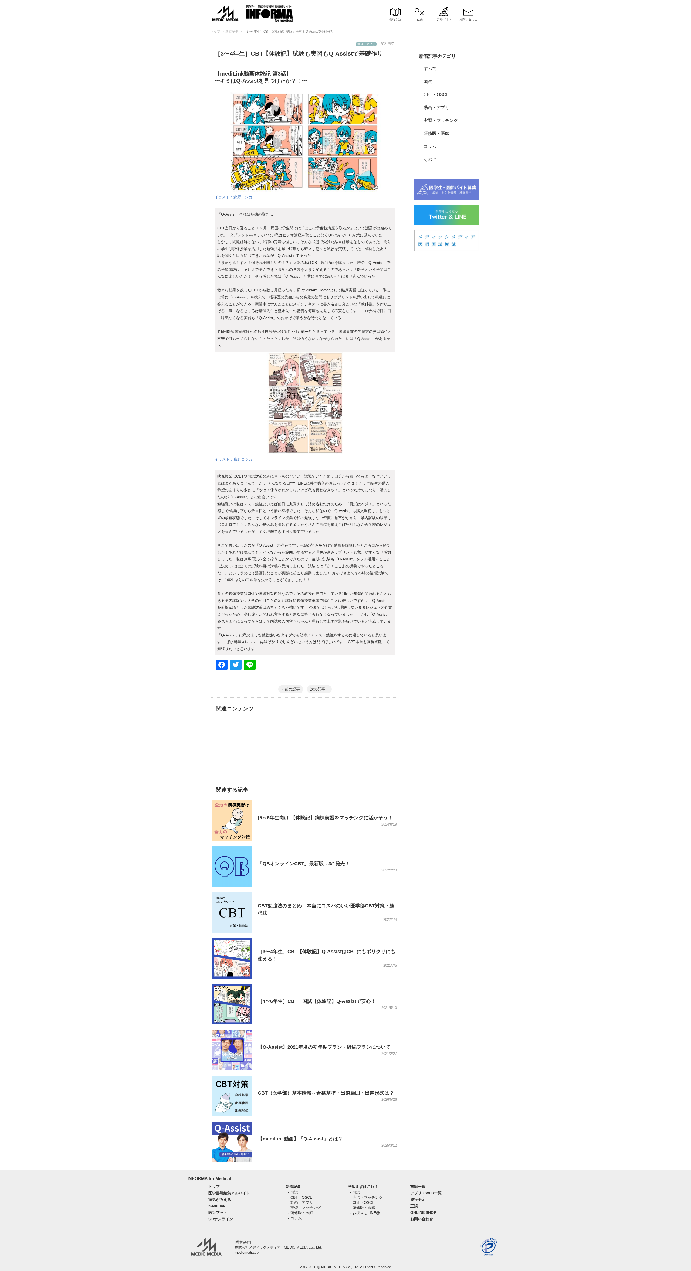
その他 (427, 159)
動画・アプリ (434, 107)
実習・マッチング (438, 120)
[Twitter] (236, 665)
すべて (427, 68)
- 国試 (293, 1192)
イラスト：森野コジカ (233, 197)
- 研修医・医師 (300, 1213)
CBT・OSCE (434, 94)
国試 (425, 81)
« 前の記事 (291, 689)
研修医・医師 (434, 133)
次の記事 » (319, 689)
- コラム (295, 1218)
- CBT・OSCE (300, 1197)
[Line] (250, 665)
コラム (427, 146)
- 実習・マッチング (304, 1207)
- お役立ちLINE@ (365, 1213)
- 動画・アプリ (300, 1202)
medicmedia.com (248, 1252)
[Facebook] (222, 665)
